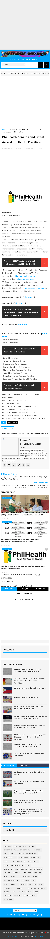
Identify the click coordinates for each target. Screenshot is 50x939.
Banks (31, 846)
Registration (25, 892)
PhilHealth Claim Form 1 (24, 276)
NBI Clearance (11, 884)
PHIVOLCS (8, 888)
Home (4, 129)
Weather (8, 899)
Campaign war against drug (18, 850)
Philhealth (13, 129)
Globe (24, 869)
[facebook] (8, 915)
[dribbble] (26, 915)
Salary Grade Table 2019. (26, 697)
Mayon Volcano (11, 880)
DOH (6, 854)
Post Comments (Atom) (22, 586)
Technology (30, 896)
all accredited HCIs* (25, 279)
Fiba (28, 865)
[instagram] (38, 915)
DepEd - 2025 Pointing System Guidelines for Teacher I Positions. (29, 681)
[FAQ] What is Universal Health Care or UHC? (22, 515)
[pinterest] (19, 915)
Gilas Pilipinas (11, 869)
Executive (33, 861)
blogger (9, 589)
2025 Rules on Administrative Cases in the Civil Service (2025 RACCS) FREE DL (30, 812)
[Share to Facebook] (9, 578)
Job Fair (14, 877)
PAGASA (32, 884)
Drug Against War (27, 854)
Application (20, 846)
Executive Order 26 (13, 865)
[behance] (33, 915)
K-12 (35, 877)
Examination (19, 861)
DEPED (37, 850)
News (23, 884)
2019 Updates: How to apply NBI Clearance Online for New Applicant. (30, 737)
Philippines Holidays (35, 888)
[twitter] (11, 915)
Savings (7, 896)
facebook (40, 589)
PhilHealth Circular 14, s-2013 (33, 288)
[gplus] (15, 915)
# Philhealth (12, 422)
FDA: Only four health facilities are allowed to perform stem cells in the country (21, 312)
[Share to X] (6, 578)
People (19, 888)
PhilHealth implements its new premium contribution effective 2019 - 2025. (20, 540)
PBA (40, 884)
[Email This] (2, 578)
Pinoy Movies (10, 892)
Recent (25, 765)
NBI (33, 880)
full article (29, 297)
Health (7, 873)
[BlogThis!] (4, 578)
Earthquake (10, 857)
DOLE (13, 854)
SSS (36, 892)
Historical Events (22, 873)
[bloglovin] (23, 915)
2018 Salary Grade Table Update (30, 688)
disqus (25, 589)
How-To (37, 873)
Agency (7, 846)
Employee (23, 857)
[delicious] (41, 915)
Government (36, 869)
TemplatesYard (13, 936)
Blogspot (39, 936)
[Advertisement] (25, 25)
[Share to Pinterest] (11, 578)
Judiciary (25, 877)
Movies (25, 880)
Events (7, 861)
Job (6, 877)
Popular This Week (9, 765)
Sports (17, 896)
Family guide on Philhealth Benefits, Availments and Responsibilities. (23, 567)
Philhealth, (39, 148)
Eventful (35, 857)
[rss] (30, 915)
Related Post (8, 492)
